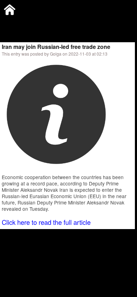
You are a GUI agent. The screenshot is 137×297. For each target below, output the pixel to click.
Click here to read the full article (46, 222)
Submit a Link (16, 22)
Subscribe (48, 22)
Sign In (73, 22)
